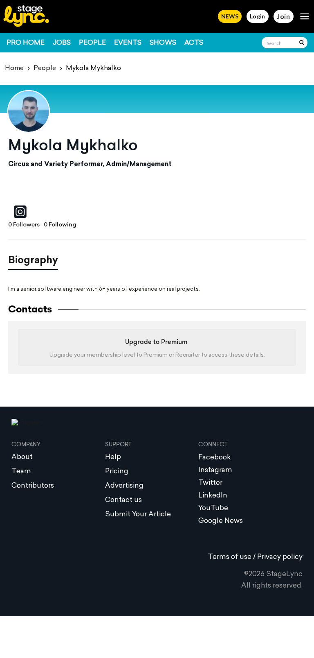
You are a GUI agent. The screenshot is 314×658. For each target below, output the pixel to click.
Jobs (62, 43)
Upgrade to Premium (156, 342)
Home (14, 68)
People (92, 43)
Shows (163, 43)
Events (127, 43)
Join (283, 16)
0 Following (60, 225)
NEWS (229, 16)
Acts (193, 43)
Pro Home (26, 43)
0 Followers (24, 225)
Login (257, 16)
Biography (33, 261)
